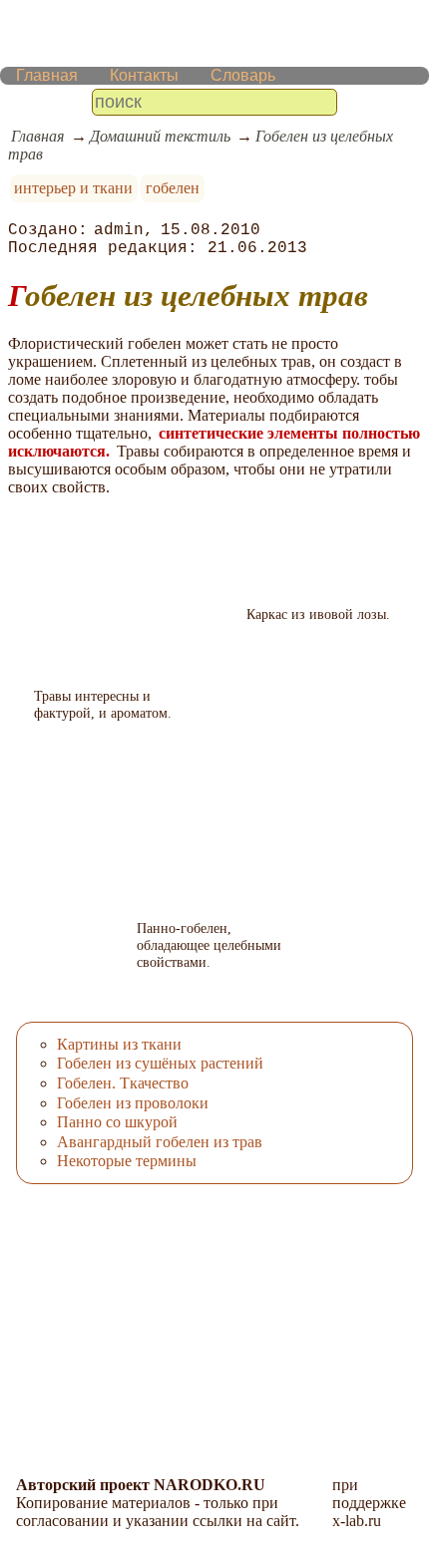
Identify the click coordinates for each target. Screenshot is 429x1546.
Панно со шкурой (117, 1121)
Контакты (144, 75)
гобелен (173, 187)
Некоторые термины (127, 1160)
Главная (47, 75)
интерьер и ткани (73, 187)
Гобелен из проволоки (133, 1102)
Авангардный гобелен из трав (159, 1141)
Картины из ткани (119, 1044)
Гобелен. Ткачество (123, 1083)
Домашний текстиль (160, 136)
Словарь (243, 75)
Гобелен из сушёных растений (160, 1063)
